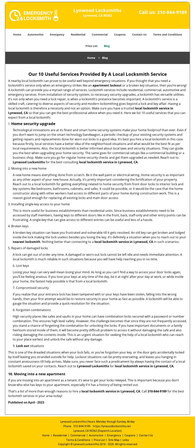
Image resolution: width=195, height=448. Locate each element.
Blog (107, 46)
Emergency (57, 34)
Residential (78, 34)
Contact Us (139, 34)
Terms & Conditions (78, 440)
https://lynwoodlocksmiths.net (112, 426)
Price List (92, 46)
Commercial (100, 34)
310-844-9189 (172, 12)
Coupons (120, 34)
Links (126, 440)
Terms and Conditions (167, 34)
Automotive (35, 34)
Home (17, 34)
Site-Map (114, 440)
